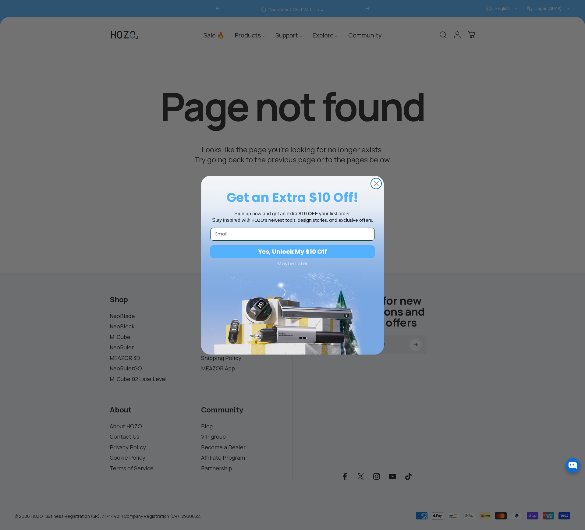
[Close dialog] (376, 183)
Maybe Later (292, 264)
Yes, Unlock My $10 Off (292, 251)
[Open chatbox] (573, 465)
